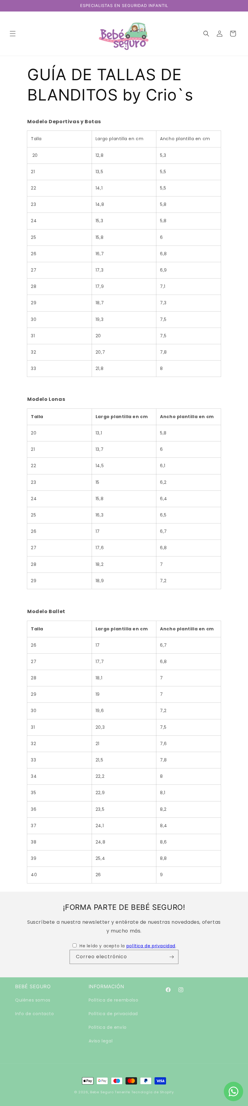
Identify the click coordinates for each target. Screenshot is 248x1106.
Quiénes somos (33, 1000)
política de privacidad (150, 946)
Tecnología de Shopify (152, 1092)
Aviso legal (101, 1041)
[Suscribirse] (171, 957)
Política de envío (108, 1027)
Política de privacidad (113, 1014)
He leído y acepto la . (128, 946)
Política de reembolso (114, 1000)
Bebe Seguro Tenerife (110, 1092)
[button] (12, 33)
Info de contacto (34, 1014)
